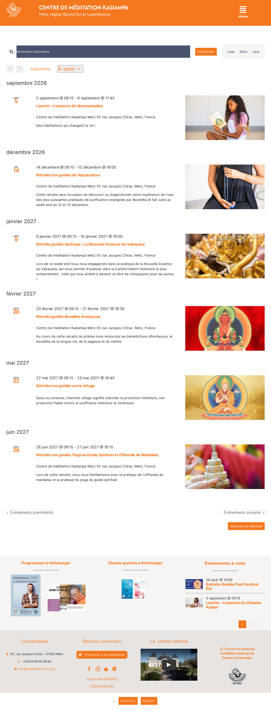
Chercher (206, 51)
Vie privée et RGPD (102, 679)
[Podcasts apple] (106, 669)
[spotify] (114, 669)
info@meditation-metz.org (37, 669)
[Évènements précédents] (10, 69)
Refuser (149, 700)
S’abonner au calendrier (246, 526)
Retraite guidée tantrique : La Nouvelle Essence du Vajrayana (90, 244)
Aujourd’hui (40, 69)
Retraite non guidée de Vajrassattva (68, 175)
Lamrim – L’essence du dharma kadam (69, 106)
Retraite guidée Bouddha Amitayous (68, 316)
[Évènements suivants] (19, 69)
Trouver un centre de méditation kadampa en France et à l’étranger (237, 653)
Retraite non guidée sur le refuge (65, 385)
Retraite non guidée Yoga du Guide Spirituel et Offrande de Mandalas (97, 455)
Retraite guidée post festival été (232, 586)
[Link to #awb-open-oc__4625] (242, 9)
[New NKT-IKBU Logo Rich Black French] (237, 669)
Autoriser (128, 700)
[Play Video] (169, 665)
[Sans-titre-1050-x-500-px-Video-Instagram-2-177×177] (133, 578)
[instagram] (98, 669)
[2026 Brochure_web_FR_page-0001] (67, 586)
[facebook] (89, 669)
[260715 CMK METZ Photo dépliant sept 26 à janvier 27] (26, 576)
